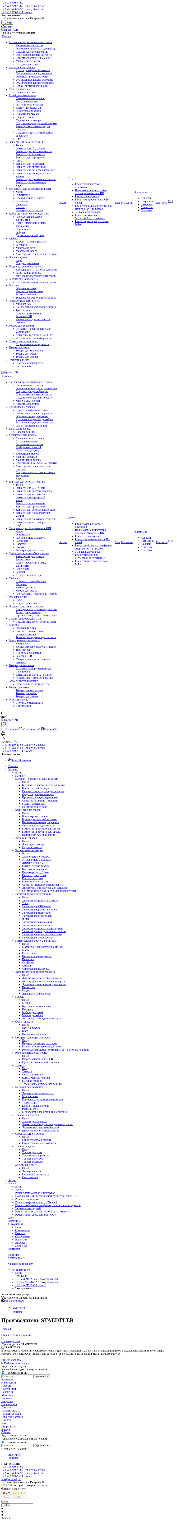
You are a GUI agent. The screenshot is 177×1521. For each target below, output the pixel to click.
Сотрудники (8, 1388)
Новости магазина (16, 1372)
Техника (27, 1071)
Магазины (7, 1395)
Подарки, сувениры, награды (39, 1043)
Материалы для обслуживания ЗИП (43, 946)
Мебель (26, 1002)
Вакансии (7, 1391)
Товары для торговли (34, 1121)
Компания (7, 1379)
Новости (6, 1385)
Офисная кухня (31, 1027)
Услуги (19, 1189)
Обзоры (6, 1432)
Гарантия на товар (12, 1416)
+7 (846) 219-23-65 (12, 2)
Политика (7, 1398)
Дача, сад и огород (33, 844)
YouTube (17, 1311)
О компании (22, 1230)
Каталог (20, 775)
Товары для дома (32, 1152)
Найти (6, 1505)
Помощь (6, 1407)
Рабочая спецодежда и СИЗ (38, 1058)
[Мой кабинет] (3, 713)
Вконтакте (18, 1307)
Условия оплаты (10, 1410)
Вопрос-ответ (9, 1426)
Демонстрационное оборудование (42, 978)
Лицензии (7, 1401)
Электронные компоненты (38, 1093)
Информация (9, 1404)
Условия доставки (11, 1413)
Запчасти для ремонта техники (40, 900)
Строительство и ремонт (36, 1139)
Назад (18, 772)
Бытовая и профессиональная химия (43, 785)
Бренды (5, 1429)
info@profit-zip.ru (14, 1300)
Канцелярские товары (35, 816)
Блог (4, 1423)
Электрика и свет (32, 1171)
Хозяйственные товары (36, 856)
